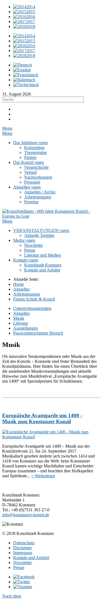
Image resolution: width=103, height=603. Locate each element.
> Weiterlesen (43, 475)
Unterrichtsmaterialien (32, 308)
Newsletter (22, 562)
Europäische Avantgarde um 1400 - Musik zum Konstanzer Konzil (42, 418)
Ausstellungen (25, 328)
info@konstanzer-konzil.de (25, 514)
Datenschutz (24, 542)
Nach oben (11, 596)
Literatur (20, 323)
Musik (18, 318)
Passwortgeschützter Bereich (38, 333)
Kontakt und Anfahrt (31, 557)
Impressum (22, 552)
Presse (18, 567)
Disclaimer (22, 547)
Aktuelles (21, 313)
